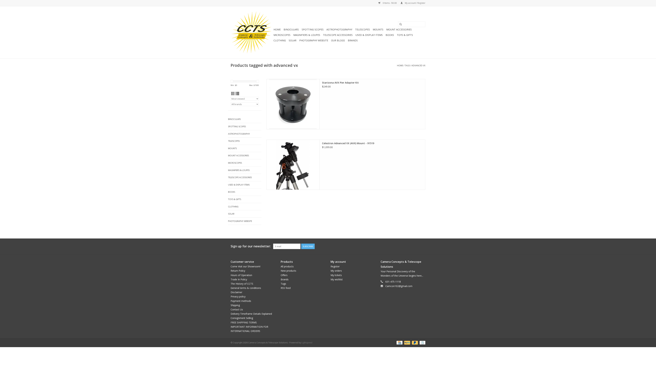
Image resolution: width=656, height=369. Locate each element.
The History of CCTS (242, 283)
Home (277, 29)
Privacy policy (238, 296)
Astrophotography (339, 29)
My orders (336, 270)
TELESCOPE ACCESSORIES (338, 35)
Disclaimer (236, 292)
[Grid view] (233, 93)
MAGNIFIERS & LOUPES (306, 35)
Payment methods (241, 301)
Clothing (280, 40)
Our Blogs (338, 40)
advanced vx (418, 65)
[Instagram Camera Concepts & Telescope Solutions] (422, 246)
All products (287, 266)
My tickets (336, 275)
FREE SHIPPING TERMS (244, 322)
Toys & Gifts (405, 35)
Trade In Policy (239, 279)
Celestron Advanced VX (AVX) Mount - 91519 (348, 143)
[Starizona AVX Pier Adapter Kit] (293, 104)
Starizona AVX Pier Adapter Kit (340, 82)
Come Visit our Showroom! (245, 266)
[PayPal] (407, 342)
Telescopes (362, 29)
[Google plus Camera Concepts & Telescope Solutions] (416, 246)
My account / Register (414, 3)
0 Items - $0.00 (389, 3)
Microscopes (282, 35)
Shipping (235, 305)
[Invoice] (421, 342)
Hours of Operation (241, 275)
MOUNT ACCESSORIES (399, 29)
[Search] (400, 24)
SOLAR (292, 40)
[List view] (237, 93)
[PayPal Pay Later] (414, 342)
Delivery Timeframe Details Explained (251, 313)
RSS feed (286, 288)
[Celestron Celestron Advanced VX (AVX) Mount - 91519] (293, 165)
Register (335, 266)
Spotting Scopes (313, 29)
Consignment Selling (242, 318)
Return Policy (238, 270)
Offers (284, 275)
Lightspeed (307, 342)
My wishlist (337, 279)
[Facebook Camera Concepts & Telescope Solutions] (410, 246)
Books (390, 35)
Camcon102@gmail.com (398, 286)
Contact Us (237, 309)
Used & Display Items (369, 35)
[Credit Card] (399, 342)
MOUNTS (378, 29)
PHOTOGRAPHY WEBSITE (313, 40)
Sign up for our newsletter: (251, 246)
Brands (353, 40)
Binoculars (291, 29)
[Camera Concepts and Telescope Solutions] (251, 32)
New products (288, 270)
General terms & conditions (246, 288)
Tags (407, 65)
